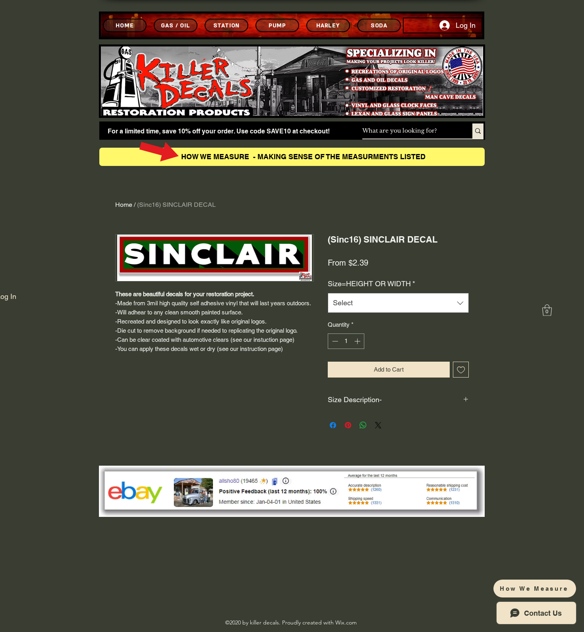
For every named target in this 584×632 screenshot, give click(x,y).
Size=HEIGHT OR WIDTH (371, 283)
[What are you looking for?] (477, 131)
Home (123, 204)
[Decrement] (334, 341)
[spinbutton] (346, 341)
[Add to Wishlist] (461, 370)
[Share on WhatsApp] (363, 425)
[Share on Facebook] (333, 425)
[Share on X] (378, 425)
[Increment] (358, 341)
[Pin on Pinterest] (348, 425)
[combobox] (398, 303)
